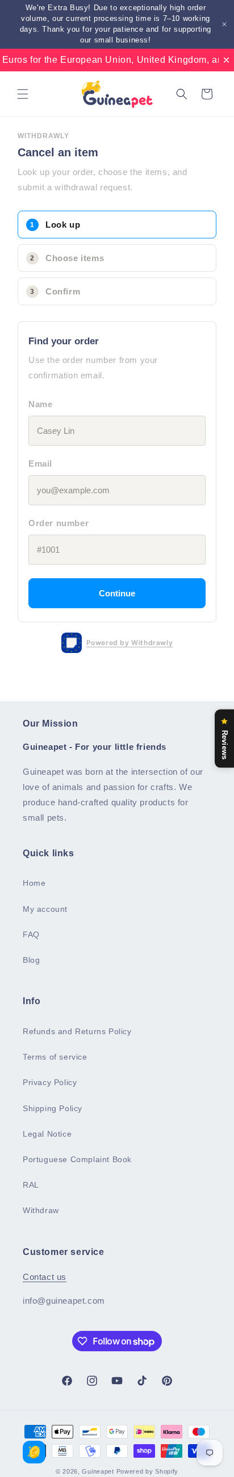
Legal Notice (47, 1133)
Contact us (44, 1277)
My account (45, 908)
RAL (31, 1184)
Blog (31, 959)
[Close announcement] (224, 24)
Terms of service (55, 1056)
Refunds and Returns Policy (77, 1031)
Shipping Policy (52, 1108)
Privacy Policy (50, 1082)
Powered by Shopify (147, 1471)
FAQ (31, 934)
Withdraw (41, 1210)
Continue (117, 593)
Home (34, 882)
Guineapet (98, 1471)
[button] (22, 94)
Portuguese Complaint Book (77, 1159)
